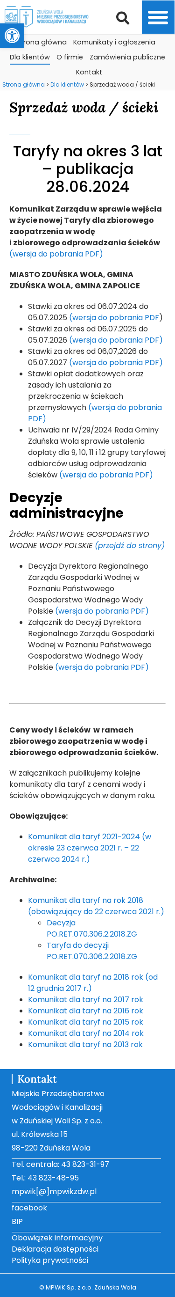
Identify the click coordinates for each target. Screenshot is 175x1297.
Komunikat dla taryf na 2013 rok (85, 1044)
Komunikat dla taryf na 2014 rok (86, 1033)
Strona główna (42, 42)
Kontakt (89, 72)
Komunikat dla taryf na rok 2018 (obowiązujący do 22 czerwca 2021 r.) (96, 906)
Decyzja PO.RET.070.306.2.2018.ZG (92, 928)
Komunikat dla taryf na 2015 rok (85, 1022)
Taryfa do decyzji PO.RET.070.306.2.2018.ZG (92, 951)
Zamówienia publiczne (127, 57)
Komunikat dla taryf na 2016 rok (85, 1010)
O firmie (69, 57)
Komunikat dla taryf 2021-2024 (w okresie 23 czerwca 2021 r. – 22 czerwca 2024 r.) (89, 848)
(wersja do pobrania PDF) (56, 254)
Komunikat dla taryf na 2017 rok (85, 999)
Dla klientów (30, 57)
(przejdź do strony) (130, 545)
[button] (12, 35)
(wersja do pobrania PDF (114, 317)
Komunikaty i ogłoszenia (114, 42)
